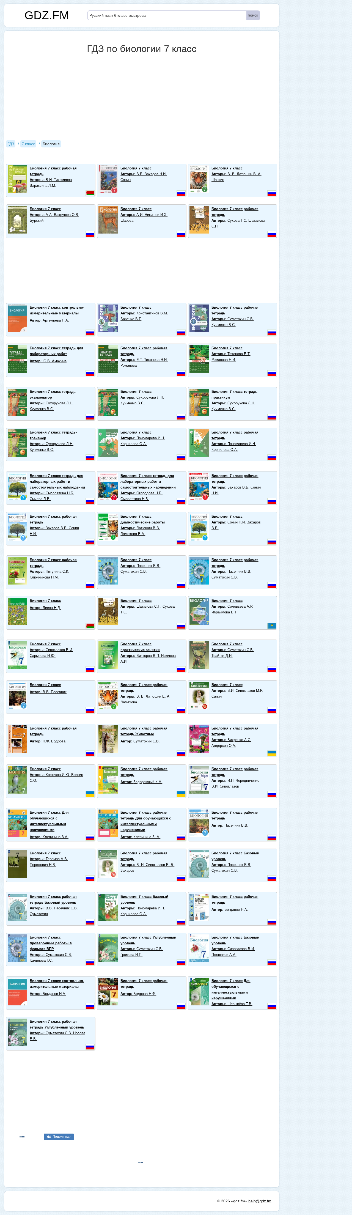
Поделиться (62, 1137)
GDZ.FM (46, 15)
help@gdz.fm (259, 1201)
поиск (253, 15)
